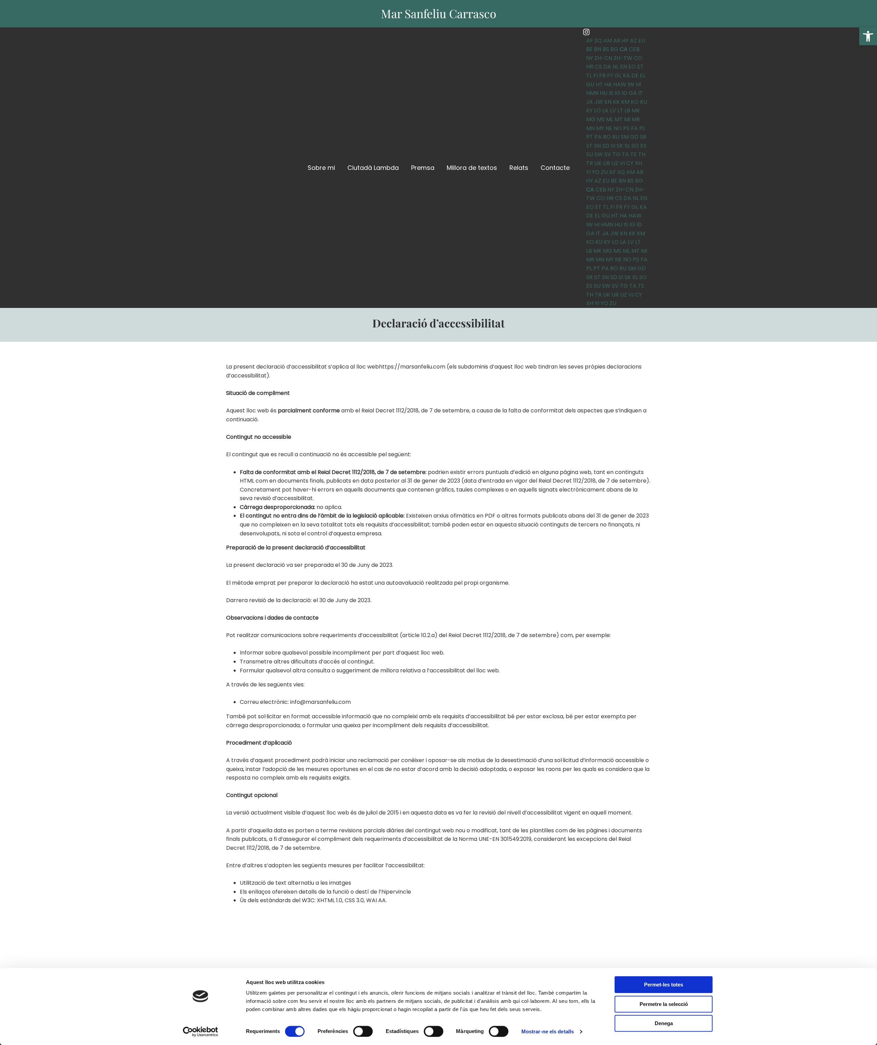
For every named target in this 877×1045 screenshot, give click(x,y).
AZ (633, 41)
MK (636, 110)
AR (616, 41)
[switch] (363, 1031)
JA (589, 102)
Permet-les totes (663, 984)
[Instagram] (586, 32)
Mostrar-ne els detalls (547, 1031)
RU (615, 137)
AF (589, 41)
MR (636, 119)
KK (616, 102)
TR (589, 163)
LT (620, 110)
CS (598, 67)
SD (605, 146)
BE (589, 49)
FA (634, 128)
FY (610, 75)
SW (598, 154)
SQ (598, 41)
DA (607, 67)
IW (631, 84)
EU (641, 41)
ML (609, 119)
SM (625, 137)
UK (598, 163)
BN (597, 49)
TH (641, 154)
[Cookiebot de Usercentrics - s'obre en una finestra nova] (201, 1032)
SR (643, 137)
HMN (592, 93)
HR (589, 67)
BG (614, 49)
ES (643, 146)
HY (625, 41)
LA (605, 110)
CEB (634, 49)
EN (623, 67)
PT (589, 137)
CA (624, 49)
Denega (664, 1023)
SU (589, 154)
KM (625, 102)
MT (619, 119)
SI (613, 146)
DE (635, 75)
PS (626, 128)
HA (608, 84)
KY (589, 110)
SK (620, 146)
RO (607, 137)
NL (616, 67)
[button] (868, 36)
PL (642, 128)
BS (606, 49)
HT (599, 84)
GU (590, 84)
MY (600, 128)
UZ (615, 163)
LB (627, 110)
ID (624, 93)
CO (638, 58)
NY (589, 58)
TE (633, 154)
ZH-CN (603, 58)
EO (632, 67)
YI (588, 172)
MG (590, 119)
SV (607, 154)
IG (617, 93)
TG (616, 154)
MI (627, 119)
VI (622, 163)
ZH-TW (623, 58)
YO (596, 172)
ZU (604, 172)
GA (633, 93)
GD (634, 137)
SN (597, 146)
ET (640, 67)
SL (627, 146)
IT (640, 93)
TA (625, 154)
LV (613, 110)
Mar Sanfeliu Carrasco (438, 13)
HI (638, 84)
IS (611, 93)
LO (597, 110)
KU (643, 102)
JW (598, 102)
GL (618, 75)
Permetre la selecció (664, 1004)
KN (608, 102)
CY (629, 163)
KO (635, 102)
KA (626, 75)
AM (607, 41)
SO (635, 146)
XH (638, 163)
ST (589, 146)
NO (618, 128)
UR (606, 163)
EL (642, 75)
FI (595, 75)
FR (602, 75)
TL (589, 75)
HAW (619, 84)
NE (608, 128)
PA (598, 137)
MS (601, 119)
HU (603, 93)
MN (590, 128)
